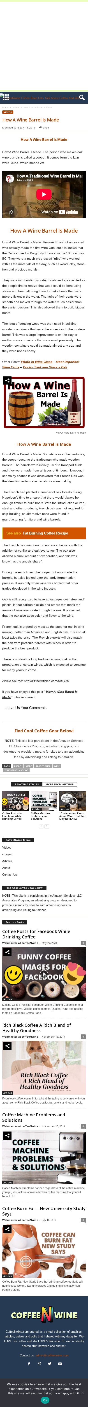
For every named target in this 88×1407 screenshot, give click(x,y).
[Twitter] (49, 1364)
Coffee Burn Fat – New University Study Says (44, 1211)
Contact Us (9, 874)
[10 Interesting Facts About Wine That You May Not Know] (72, 801)
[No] (82, 1393)
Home (5, 107)
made (29, 766)
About (6, 868)
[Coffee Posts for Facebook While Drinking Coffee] (15, 801)
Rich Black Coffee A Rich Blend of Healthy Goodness (36, 1028)
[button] (81, 98)
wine (57, 766)
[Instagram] (39, 1364)
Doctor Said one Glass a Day (45, 367)
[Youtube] (59, 1364)
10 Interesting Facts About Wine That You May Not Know (72, 816)
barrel (18, 766)
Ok (45, 1400)
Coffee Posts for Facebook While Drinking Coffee (12, 816)
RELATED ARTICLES (27, 784)
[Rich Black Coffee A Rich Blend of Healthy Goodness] (44, 1068)
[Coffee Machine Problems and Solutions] (44, 801)
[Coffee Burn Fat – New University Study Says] (44, 1251)
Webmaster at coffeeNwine (20, 943)
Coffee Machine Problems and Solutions (40, 816)
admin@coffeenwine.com (52, 1355)
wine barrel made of (16, 770)
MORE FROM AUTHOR (60, 784)
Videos (16, 107)
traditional (43, 766)
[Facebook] (29, 1364)
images (7, 854)
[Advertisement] (44, 46)
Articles (7, 809)
